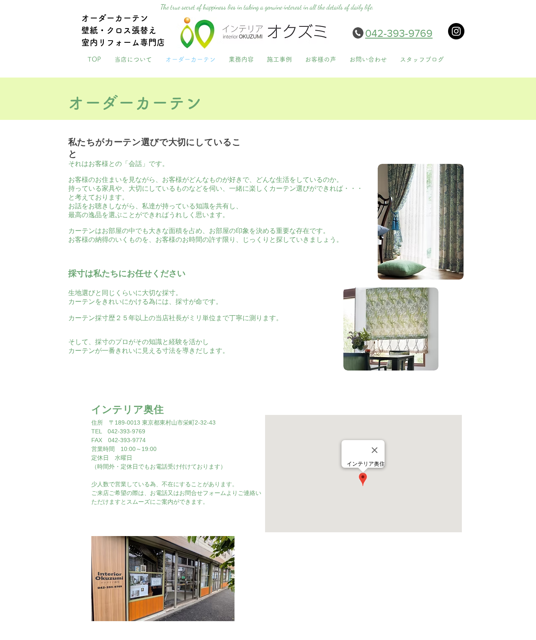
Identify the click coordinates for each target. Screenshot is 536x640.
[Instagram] (456, 31)
